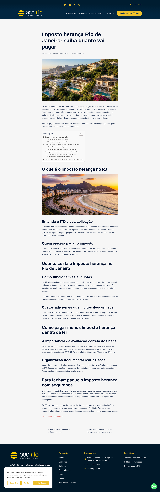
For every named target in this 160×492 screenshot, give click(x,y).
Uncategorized (77, 54)
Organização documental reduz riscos (60, 156)
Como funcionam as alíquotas (57, 147)
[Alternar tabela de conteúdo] (80, 134)
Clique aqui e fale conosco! (52, 417)
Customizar (14, 483)
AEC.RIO (47, 54)
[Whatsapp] (154, 486)
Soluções (82, 13)
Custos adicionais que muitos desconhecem (62, 149)
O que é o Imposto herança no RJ (56, 137)
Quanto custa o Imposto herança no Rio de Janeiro (62, 144)
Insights (110, 13)
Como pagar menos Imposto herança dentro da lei (62, 152)
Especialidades (95, 13)
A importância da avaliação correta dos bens (62, 154)
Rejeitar (26, 483)
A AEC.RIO (71, 13)
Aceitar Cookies (41, 483)
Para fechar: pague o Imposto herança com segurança (64, 159)
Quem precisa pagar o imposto (58, 142)
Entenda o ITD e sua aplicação (58, 139)
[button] (97, 13)
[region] (28, 477)
